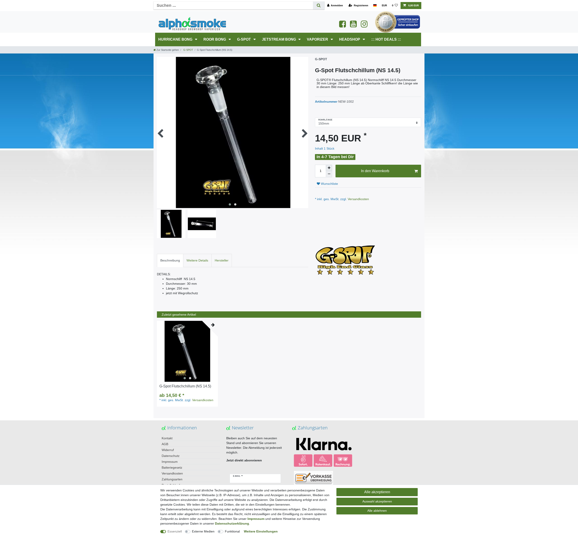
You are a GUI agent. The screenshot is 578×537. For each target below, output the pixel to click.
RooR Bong (215, 39)
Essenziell (175, 531)
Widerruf (168, 450)
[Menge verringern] (329, 174)
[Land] (375, 5)
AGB (165, 444)
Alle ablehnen (377, 510)
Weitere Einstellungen (261, 531)
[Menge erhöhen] (329, 168)
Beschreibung (170, 260)
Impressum (170, 461)
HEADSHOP (350, 39)
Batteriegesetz (172, 467)
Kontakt (167, 438)
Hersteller (221, 260)
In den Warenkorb (375, 171)
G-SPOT (244, 39)
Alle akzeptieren (377, 492)
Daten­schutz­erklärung (232, 523)
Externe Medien (203, 531)
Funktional (232, 531)
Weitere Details (197, 260)
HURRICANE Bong (175, 39)
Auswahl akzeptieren (377, 501)
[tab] (170, 260)
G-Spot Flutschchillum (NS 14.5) (185, 386)
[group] (187, 351)
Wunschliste (329, 183)
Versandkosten (358, 199)
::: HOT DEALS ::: (386, 39)
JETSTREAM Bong (279, 39)
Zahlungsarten (172, 479)
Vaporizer (318, 39)
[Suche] (318, 5)
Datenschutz (170, 456)
